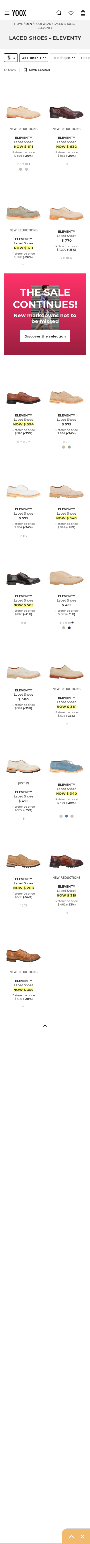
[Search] (59, 13)
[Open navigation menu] (7, 13)
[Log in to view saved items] (71, 13)
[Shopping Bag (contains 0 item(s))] (83, 13)
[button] (45, 1025)
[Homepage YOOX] (19, 13)
